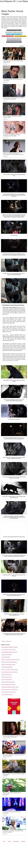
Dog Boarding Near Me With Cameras (9, 652)
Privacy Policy (16, 841)
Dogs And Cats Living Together (8, 682)
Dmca (4, 841)
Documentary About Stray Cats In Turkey (10, 687)
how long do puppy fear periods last (14, 38)
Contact (9, 841)
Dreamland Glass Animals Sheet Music (10, 672)
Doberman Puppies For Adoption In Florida (10, 659)
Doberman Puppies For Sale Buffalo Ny (10, 689)
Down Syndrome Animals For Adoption (10, 647)
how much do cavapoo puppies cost (14, 42)
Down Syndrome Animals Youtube (9, 692)
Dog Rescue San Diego (6, 654)
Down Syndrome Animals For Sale (9, 649)
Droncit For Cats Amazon (7, 677)
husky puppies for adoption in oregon (14, 34)
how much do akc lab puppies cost (14, 30)
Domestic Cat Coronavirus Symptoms (9, 662)
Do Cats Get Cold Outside (7, 667)
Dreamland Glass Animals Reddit (8, 684)
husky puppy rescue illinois (7, 36)
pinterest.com (8, 641)
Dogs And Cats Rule (6, 657)
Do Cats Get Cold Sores (6, 674)
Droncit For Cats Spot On (7, 679)
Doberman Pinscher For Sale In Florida (10, 669)
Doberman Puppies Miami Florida (8, 664)
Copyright (23, 841)
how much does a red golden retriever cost (14, 32)
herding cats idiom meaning (20, 36)
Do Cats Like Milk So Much (7, 694)
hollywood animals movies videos (14, 40)
